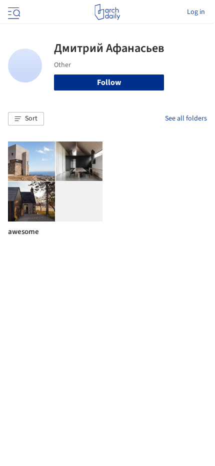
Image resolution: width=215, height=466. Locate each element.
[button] (26, 119)
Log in (196, 12)
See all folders (186, 119)
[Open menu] (13, 12)
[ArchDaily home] (107, 12)
